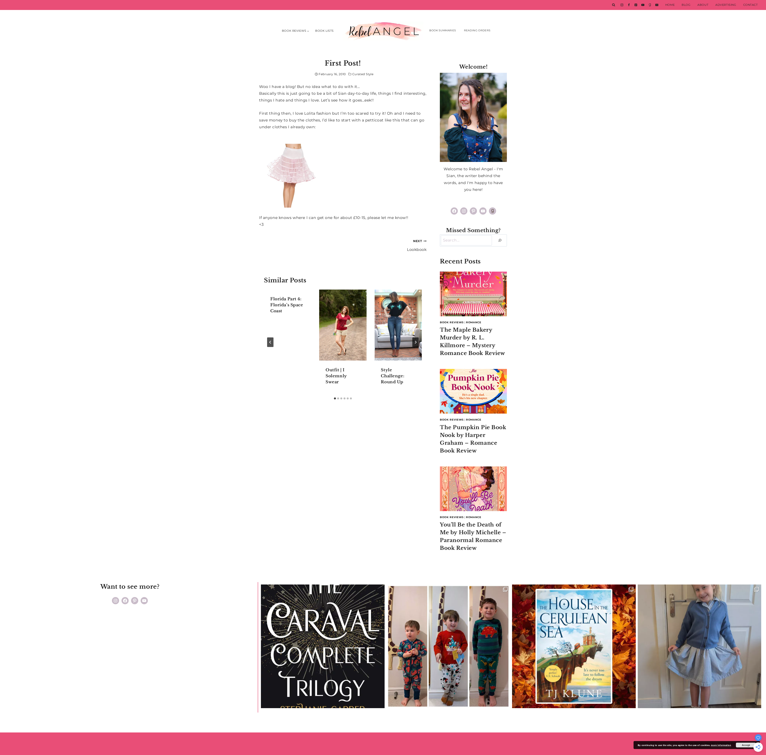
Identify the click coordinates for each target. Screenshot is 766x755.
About (702, 5)
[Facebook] (629, 5)
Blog (686, 5)
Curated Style (362, 74)
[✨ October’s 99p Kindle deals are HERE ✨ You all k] (574, 646)
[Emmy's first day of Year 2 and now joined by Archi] (699, 646)
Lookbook (417, 245)
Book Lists (324, 31)
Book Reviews (452, 322)
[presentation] (342, 325)
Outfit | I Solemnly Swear (336, 376)
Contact (750, 5)
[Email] (657, 5)
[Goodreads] (650, 5)
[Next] (415, 342)
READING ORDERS (477, 30)
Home (670, 5)
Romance (473, 322)
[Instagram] (622, 5)
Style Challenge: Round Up (392, 376)
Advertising (725, 5)
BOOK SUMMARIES (442, 30)
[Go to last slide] (270, 342)
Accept (746, 745)
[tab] (335, 398)
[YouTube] (643, 5)
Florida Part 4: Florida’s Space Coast (286, 305)
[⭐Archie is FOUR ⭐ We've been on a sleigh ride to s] (448, 646)
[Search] (500, 240)
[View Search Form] (613, 5)
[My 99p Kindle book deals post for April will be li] (323, 646)
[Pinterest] (636, 5)
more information (721, 745)
